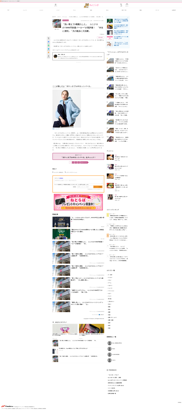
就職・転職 (110, 320)
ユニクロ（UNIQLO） (59, 172)
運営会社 (36, 408)
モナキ (113, 360)
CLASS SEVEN (115, 354)
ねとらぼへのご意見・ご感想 (114, 377)
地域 (91, 10)
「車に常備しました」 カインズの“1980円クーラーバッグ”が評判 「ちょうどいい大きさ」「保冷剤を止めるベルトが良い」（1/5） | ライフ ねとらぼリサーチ (119, 250)
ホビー (109, 293)
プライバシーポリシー (26, 408)
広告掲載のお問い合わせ (113, 390)
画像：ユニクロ (55, 128)
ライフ (109, 296)
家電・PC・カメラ (112, 317)
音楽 (109, 328)
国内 (109, 309)
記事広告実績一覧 (111, 393)
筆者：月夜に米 (61, 54)
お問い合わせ (18, 408)
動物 (141, 10)
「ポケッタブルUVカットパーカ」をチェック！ (78, 157)
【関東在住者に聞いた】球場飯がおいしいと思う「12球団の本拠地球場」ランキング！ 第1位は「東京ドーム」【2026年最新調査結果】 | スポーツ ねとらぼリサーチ (119, 219)
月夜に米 (102, 34)
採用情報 (40, 408)
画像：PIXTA (57, 29)
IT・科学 (110, 274)
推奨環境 (44, 408)
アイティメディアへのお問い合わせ (115, 385)
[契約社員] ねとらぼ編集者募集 (114, 382)
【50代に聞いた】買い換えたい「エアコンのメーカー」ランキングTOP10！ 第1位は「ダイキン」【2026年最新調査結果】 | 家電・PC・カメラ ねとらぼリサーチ (119, 260)
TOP (8, 10)
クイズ (58, 10)
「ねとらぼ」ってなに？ (113, 374)
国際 (109, 312)
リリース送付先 (111, 388)
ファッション (65, 20)
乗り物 (109, 298)
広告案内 (13, 408)
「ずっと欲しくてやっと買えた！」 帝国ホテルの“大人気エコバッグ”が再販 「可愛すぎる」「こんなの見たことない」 (121, 97)
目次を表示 (100, 37)
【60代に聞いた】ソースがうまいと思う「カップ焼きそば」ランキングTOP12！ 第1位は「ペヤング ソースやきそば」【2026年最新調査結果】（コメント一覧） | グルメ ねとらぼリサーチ (119, 240)
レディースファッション (71, 172)
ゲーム (109, 282)
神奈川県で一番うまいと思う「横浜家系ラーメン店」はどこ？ (121, 187)
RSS (32, 408)
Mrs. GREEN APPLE (117, 343)
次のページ (84, 162)
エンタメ (41, 10)
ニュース (25, 10)
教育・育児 (124, 10)
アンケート (110, 151)
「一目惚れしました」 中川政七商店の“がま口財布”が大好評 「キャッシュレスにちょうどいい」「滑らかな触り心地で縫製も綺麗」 (121, 106)
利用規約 (179, 402)
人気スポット (111, 301)
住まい (107, 10)
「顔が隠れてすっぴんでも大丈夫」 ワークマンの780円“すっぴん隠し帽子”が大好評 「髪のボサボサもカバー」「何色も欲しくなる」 (122, 123)
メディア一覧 (4, 408)
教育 (109, 322)
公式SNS (9, 408)
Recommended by (95, 314)
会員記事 (174, 10)
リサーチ (157, 10)
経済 (109, 325)
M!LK (113, 348)
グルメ (74, 10)
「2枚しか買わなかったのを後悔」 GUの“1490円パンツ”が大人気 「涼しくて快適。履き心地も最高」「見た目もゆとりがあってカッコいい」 (121, 115)
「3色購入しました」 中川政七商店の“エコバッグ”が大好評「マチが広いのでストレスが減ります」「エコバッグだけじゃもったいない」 (121, 62)
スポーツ (110, 285)
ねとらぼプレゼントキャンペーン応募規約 (117, 380)
